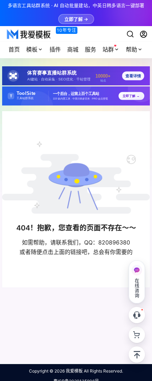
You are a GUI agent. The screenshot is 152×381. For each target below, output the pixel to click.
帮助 (131, 49)
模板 (31, 49)
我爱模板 (74, 371)
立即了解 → (76, 19)
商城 (72, 49)
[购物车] (137, 335)
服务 (90, 49)
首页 (14, 49)
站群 (108, 49)
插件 (55, 49)
